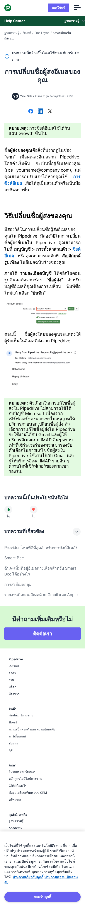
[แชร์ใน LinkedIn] (40, 111)
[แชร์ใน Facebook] (30, 111)
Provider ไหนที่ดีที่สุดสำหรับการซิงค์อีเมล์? (40, 547)
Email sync (41, 33)
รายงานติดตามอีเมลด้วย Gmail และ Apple (41, 594)
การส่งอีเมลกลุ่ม (18, 584)
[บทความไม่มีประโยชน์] (33, 509)
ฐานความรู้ (11, 33)
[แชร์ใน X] (50, 111)
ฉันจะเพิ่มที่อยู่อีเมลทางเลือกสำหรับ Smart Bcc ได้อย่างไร (40, 571)
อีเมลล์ (26, 33)
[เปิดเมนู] (77, 8)
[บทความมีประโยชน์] (8, 509)
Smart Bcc (14, 558)
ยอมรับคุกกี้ (42, 897)
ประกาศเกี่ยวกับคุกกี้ (28, 877)
